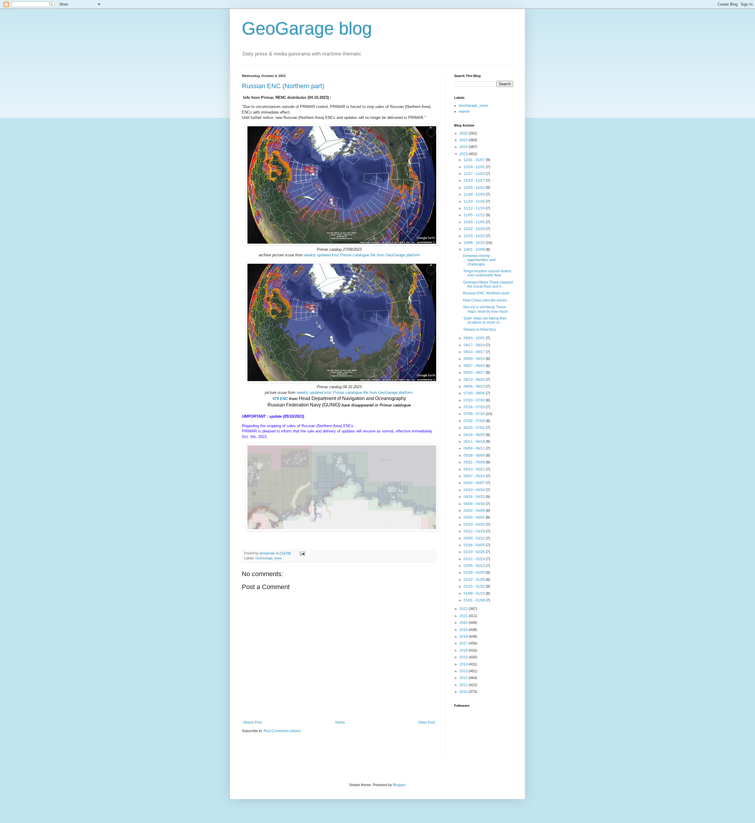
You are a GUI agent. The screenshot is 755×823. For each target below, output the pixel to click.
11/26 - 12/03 (475, 194)
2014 (464, 664)
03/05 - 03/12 (475, 538)
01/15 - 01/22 (475, 586)
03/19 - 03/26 (475, 524)
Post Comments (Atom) (282, 731)
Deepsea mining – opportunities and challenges (479, 260)
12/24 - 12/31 (475, 167)
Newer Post (252, 722)
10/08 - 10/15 (475, 243)
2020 (464, 623)
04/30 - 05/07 (475, 483)
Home (340, 722)
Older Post (426, 722)
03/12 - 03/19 (475, 531)
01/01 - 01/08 (475, 600)
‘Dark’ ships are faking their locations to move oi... (485, 320)
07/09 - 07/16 (475, 414)
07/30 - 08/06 (475, 393)
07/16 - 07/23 (475, 407)
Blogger (399, 785)
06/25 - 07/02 (475, 428)
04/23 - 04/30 (475, 490)
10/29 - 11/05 (475, 222)
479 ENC (280, 398)
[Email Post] (302, 553)
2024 (464, 147)
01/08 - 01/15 (475, 593)
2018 (464, 637)
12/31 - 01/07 (475, 160)
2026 (464, 133)
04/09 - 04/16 (475, 504)
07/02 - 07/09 (475, 421)
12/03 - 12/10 (475, 188)
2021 (464, 616)
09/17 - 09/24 (475, 345)
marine (464, 111)
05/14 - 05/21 (475, 469)
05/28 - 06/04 (475, 455)
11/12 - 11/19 (475, 208)
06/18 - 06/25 (475, 435)
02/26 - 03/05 (475, 545)
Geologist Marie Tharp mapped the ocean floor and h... (488, 284)
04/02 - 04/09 (475, 511)
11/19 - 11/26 (475, 201)
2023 (464, 154)
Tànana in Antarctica (479, 329)
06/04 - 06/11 (475, 448)
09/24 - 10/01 (475, 338)
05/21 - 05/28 (475, 462)
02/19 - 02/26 (475, 552)
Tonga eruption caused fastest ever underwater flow (487, 273)
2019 (464, 630)
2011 (464, 685)
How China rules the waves (485, 300)
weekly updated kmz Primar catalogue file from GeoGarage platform (362, 255)
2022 (464, 609)
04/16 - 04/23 (475, 497)
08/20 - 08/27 (475, 372)
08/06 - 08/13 (475, 386)
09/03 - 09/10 (475, 359)
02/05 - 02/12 (475, 566)
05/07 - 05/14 (475, 476)
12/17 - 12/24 (475, 174)
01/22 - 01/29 (475, 580)
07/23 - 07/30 (475, 400)
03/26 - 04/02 (475, 517)
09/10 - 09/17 (475, 352)
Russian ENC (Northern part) (283, 86)
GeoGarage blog (307, 28)
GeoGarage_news (268, 558)
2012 (464, 678)
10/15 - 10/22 (475, 236)
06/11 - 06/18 (475, 442)
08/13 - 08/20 (475, 380)
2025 (464, 140)
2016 (464, 650)
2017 (464, 643)
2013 (464, 671)
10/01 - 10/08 (475, 249)
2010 (464, 692)
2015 (464, 657)
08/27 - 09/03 (475, 366)
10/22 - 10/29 (475, 229)
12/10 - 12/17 (475, 180)
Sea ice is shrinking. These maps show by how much (485, 309)
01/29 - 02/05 (475, 572)
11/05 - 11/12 (475, 215)
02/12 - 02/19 (475, 559)
